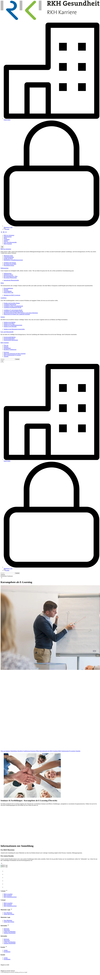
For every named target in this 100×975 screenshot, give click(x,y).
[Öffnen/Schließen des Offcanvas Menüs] (5, 232)
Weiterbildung (14, 751)
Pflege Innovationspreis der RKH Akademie (47, 751)
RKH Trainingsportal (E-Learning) (67, 751)
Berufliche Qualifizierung (24, 751)
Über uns (3, 751)
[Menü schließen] (2, 247)
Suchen (17, 359)
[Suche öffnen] (2, 232)
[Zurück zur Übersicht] (50, 749)
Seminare (7, 751)
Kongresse (33, 751)
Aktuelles (78, 751)
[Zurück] (2, 361)
